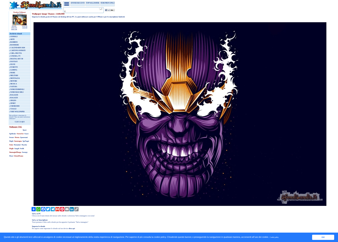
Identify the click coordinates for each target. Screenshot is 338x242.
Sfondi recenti (78, 3)
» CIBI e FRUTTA (15, 53)
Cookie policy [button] (274, 237)
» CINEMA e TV (15, 56)
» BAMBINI (13, 42)
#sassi (26, 134)
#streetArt (20, 134)
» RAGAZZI (13, 98)
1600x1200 (14, 29)
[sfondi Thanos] (180, 205)
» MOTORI (13, 81)
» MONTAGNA (14, 78)
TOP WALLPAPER (92, 3)
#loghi (11, 141)
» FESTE (12, 64)
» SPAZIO (12, 100)
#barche (24, 145)
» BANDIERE (14, 45)
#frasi (11, 156)
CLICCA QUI (20, 122)
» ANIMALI (13, 36)
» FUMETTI (13, 67)
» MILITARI (13, 75)
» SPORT (12, 103)
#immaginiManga (15, 152)
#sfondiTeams (18, 156)
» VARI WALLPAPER (17, 112)
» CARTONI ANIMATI (17, 50)
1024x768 (24, 26)
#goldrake (12, 134)
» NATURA (13, 87)
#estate (11, 137)
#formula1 (17, 145)
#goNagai (26, 141)
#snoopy (25, 152)
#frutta (17, 137)
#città (11, 145)
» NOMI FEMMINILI (16, 89)
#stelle (22, 148)
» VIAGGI (12, 109)
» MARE (12, 73)
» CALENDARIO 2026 (17, 48)
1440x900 (24, 28)
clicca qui (72, 228)
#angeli (16, 148)
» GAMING (13, 70)
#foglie (11, 148)
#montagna (18, 141)
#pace (25, 130)
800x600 (14, 26)
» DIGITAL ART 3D (16, 59)
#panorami (24, 137)
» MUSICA (13, 84)
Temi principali (107, 3)
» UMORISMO (14, 106)
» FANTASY (13, 61)
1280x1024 (14, 28)
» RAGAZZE (13, 95)
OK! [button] (323, 237)
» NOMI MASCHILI (16, 92)
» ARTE (12, 39)
